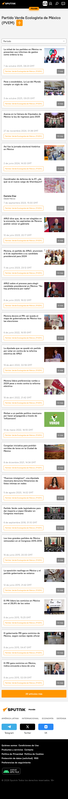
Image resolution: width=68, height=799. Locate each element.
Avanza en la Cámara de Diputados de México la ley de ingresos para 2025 (22, 115)
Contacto (28, 749)
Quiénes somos (9, 745)
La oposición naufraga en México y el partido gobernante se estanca (22, 572)
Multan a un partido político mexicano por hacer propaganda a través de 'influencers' (23, 416)
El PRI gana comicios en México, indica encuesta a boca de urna (20, 664)
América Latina (10, 718)
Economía (47, 718)
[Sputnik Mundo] (9, 4)
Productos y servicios (12, 749)
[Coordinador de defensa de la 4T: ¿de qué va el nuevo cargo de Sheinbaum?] (54, 185)
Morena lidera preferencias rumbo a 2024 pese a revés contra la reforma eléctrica (22, 383)
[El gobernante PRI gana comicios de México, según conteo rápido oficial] (54, 638)
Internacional (30, 718)
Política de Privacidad (12, 754)
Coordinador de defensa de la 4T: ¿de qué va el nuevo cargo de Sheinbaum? (23, 180)
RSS (36, 758)
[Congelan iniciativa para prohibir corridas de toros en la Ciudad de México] (54, 451)
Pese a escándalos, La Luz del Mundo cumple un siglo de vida (22, 83)
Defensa (61, 718)
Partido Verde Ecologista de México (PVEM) (23, 71)
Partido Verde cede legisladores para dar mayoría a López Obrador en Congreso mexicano (22, 511)
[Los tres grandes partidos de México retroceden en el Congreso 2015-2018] (54, 544)
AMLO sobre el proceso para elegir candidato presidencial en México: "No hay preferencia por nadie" (23, 286)
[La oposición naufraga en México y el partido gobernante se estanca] (54, 575)
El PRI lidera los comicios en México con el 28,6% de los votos (22, 602)
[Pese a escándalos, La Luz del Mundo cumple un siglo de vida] (54, 87)
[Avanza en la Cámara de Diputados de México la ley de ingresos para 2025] (54, 120)
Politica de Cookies (34, 754)
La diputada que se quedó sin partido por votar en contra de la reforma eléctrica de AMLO (22, 351)
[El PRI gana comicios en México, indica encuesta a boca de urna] (54, 668)
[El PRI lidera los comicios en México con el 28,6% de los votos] (54, 606)
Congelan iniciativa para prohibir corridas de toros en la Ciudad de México (20, 448)
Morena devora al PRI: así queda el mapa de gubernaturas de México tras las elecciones (22, 319)
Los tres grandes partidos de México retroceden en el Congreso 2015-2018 (23, 539)
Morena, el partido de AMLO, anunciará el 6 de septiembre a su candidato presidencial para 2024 (23, 254)
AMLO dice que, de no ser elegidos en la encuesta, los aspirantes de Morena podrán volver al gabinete (23, 221)
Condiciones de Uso (29, 745)
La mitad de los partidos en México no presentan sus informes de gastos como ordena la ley (23, 52)
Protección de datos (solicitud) (17, 758)
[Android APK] (11, 771)
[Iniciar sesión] (50, 3)
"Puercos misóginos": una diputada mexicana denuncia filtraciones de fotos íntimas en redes (21, 481)
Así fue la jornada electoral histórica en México (22, 148)
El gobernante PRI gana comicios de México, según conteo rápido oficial (22, 634)
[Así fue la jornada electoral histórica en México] (54, 152)
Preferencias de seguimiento (16, 762)
